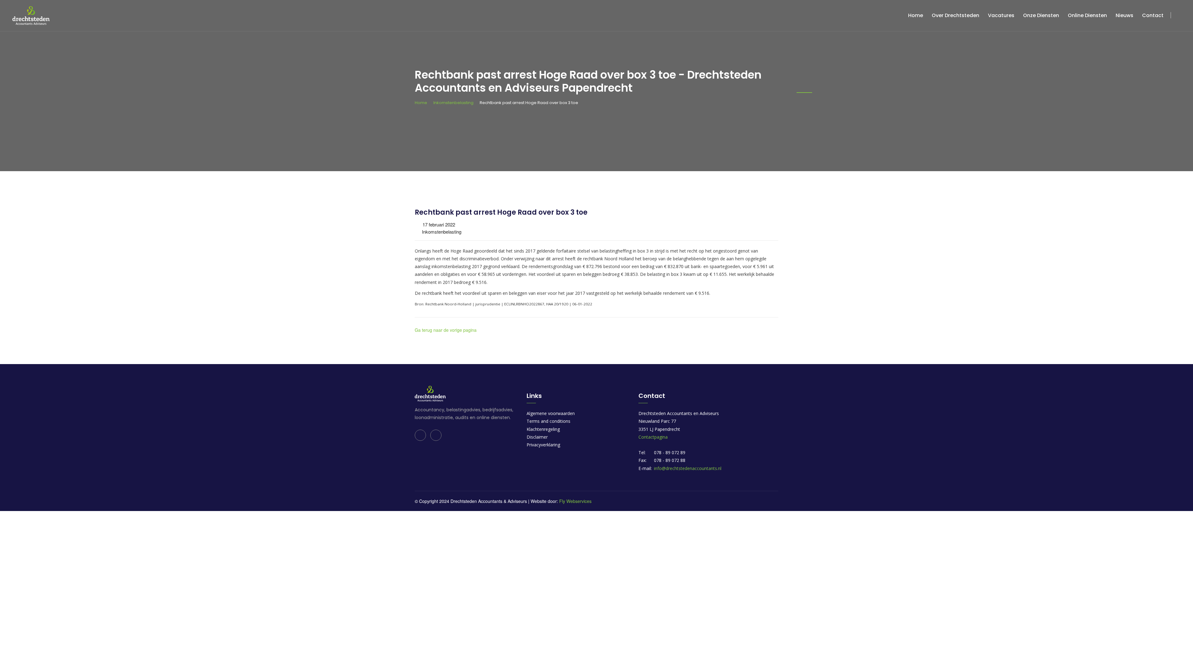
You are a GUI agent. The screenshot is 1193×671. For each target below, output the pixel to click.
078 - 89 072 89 (669, 452)
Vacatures (1001, 15)
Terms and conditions (548, 421)
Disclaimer (537, 437)
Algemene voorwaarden (551, 413)
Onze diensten (1041, 15)
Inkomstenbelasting (453, 103)
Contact (1152, 15)
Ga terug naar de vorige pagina (446, 330)
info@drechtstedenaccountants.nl (687, 468)
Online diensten (1087, 15)
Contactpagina (653, 437)
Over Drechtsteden (955, 15)
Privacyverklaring (543, 445)
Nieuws (1124, 15)
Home (915, 15)
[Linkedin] (420, 435)
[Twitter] (435, 435)
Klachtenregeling (543, 429)
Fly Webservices (575, 501)
